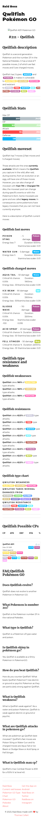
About (5, 806)
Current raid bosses (12, 789)
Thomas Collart (21, 815)
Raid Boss (10, 6)
